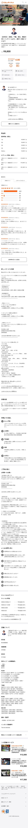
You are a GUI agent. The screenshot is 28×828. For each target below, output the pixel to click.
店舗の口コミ (7, 180)
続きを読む (24, 213)
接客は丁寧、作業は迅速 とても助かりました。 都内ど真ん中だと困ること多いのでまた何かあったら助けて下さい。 (13, 232)
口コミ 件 (10, 60)
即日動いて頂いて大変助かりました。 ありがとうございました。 (14, 222)
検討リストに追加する (14, 123)
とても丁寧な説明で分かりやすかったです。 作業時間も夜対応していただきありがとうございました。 (14, 243)
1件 (20, 195)
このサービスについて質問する (15, 119)
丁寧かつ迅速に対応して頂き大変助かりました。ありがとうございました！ (13, 253)
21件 (20, 191)
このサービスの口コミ (20, 180)
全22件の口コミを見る (14, 259)
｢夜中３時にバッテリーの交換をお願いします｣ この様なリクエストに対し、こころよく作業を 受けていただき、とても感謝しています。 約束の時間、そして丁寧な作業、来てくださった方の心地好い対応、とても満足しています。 (14, 209)
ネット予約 (7, 421)
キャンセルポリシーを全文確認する (10, 619)
